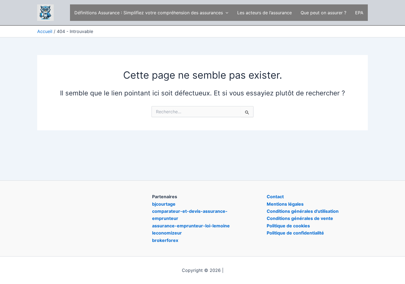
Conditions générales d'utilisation (303, 211)
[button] (225, 12)
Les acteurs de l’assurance (264, 12)
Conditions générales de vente (300, 218)
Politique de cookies (288, 225)
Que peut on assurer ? (323, 12)
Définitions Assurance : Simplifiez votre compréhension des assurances (148, 12)
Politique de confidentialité (295, 233)
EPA (359, 12)
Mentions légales (285, 204)
